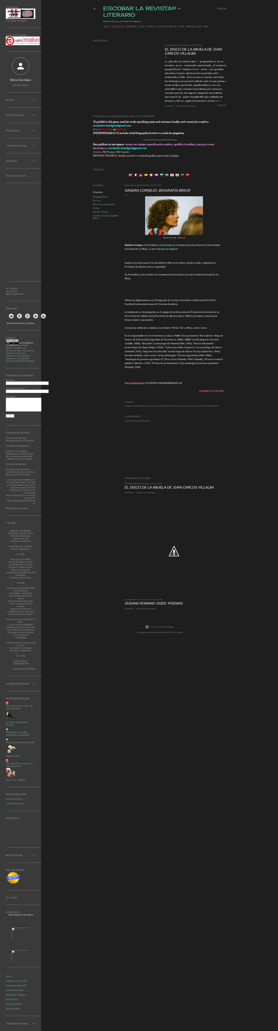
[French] (136, 175)
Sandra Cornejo (100, 212)
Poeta (96, 208)
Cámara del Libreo (15, 803)
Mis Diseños (12, 999)
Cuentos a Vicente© (16, 985)
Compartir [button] (169, 106)
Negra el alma (13, 756)
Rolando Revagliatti (167, 248)
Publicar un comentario (186, 106)
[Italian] (151, 175)
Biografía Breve (100, 197)
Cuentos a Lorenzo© (16, 981)
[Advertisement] (174, 288)
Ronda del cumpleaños (17, 735)
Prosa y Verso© (13, 1004)
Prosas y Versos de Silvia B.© (20, 742)
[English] (131, 175)
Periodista (21, 946)
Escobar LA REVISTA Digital (20, 361)
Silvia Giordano (20, 79)
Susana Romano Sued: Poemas (154, 603)
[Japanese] (172, 175)
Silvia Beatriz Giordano (17, 346)
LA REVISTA (118, 26)
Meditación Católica (16, 995)
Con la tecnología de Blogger (162, 627)
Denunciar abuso (16, 175)
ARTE (181, 26)
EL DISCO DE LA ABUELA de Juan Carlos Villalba (193, 51)
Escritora (21, 924)
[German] (141, 175)
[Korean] (177, 175)
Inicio (106, 26)
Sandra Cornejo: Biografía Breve (205, 406)
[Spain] (146, 175)
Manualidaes (194, 26)
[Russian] (162, 175)
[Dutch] (157, 175)
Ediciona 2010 (21, 926)
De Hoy (97, 200)
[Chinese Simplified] (188, 175)
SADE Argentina (14, 799)
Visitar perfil (20, 85)
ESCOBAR (131, 26)
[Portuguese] (167, 175)
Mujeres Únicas (167, 26)
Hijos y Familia (147, 26)
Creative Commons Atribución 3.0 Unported (18, 354)
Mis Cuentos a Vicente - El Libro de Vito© (19, 707)
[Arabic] (183, 175)
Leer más (221, 105)
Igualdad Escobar (14, 990)
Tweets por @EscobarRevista (15, 292)
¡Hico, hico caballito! (15, 780)
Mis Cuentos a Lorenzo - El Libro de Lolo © (19, 765)
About (9, 976)
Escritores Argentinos (104, 204)
